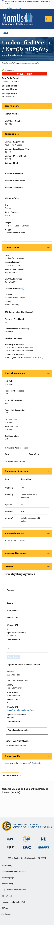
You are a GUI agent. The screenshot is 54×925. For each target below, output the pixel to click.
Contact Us (36, 763)
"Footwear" (9, 511)
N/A (22, 488)
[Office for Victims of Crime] (27, 847)
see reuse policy (34, 63)
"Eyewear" (9, 504)
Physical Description (15, 373)
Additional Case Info (14, 533)
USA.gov (5, 908)
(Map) (21, 288)
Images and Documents (16, 553)
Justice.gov (6, 914)
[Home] (17, 19)
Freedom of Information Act (13, 902)
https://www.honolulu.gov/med (21, 710)
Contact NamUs (12, 756)
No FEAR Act (7, 896)
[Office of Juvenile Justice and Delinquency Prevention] (10, 848)
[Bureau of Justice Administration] (10, 838)
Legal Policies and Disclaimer (14, 890)
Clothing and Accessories (17, 471)
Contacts (9, 566)
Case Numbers (12, 106)
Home (6, 32)
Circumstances (12, 247)
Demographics (12, 134)
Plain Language (8, 877)
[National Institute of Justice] (43, 838)
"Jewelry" (9, 518)
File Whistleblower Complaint (14, 871)
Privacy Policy (7, 884)
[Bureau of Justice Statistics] (27, 841)
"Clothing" (9, 488)
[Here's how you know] (27, 4)
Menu (48, 19)
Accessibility (7, 865)
